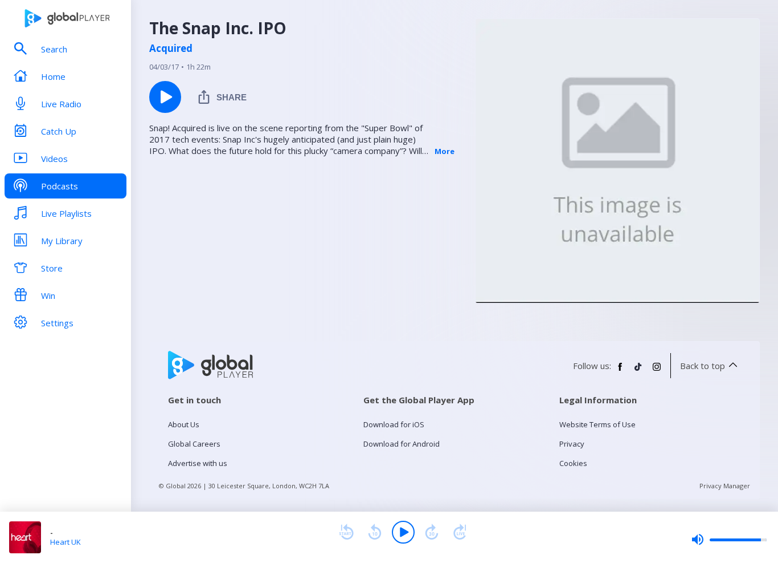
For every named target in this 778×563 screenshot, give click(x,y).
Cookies (573, 463)
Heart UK (65, 542)
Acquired (171, 48)
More (444, 151)
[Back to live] (460, 532)
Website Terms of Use (597, 424)
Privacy (571, 444)
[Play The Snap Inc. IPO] (165, 97)
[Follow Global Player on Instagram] (657, 371)
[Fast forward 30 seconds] (431, 532)
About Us (183, 424)
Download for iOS (393, 424)
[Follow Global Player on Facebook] (620, 371)
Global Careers (194, 444)
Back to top (702, 365)
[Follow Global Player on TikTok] (638, 371)
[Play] (403, 532)
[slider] (729, 539)
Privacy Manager (724, 485)
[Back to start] (346, 532)
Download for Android (401, 444)
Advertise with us (197, 463)
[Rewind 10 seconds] (374, 532)
